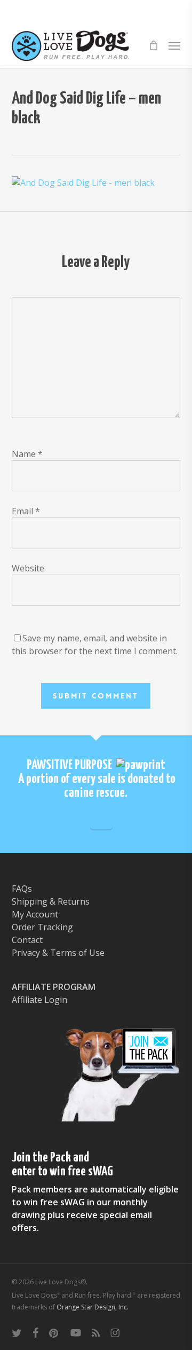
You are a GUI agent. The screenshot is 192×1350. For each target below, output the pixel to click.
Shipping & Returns (51, 901)
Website (28, 568)
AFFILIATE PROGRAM (53, 987)
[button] (174, 45)
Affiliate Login (39, 1000)
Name (27, 454)
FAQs (22, 888)
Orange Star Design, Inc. (93, 1307)
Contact (27, 940)
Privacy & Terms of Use (58, 953)
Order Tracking (42, 927)
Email (26, 511)
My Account (35, 914)
